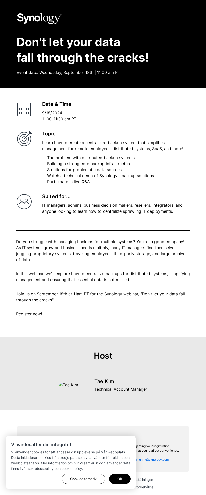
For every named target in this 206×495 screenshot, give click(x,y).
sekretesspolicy (41, 468)
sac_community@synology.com (146, 459)
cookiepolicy (72, 468)
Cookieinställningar (137, 479)
